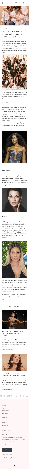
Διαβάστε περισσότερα (7, 349)
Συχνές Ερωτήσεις (6, 420)
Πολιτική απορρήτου (6, 430)
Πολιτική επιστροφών (7, 427)
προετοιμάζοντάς (19, 230)
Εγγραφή (7, 450)
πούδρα (19, 232)
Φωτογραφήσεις (5, 410)
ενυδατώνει (4, 228)
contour (15, 233)
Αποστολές (4, 422)
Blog (3, 408)
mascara (17, 184)
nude (24, 116)
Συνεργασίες (5, 413)
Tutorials (4, 405)
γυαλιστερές (4, 118)
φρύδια (7, 180)
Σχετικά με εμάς (5, 402)
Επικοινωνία (4, 417)
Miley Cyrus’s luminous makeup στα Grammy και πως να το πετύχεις (13, 333)
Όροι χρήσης (5, 425)
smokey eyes (24, 180)
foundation (4, 114)
